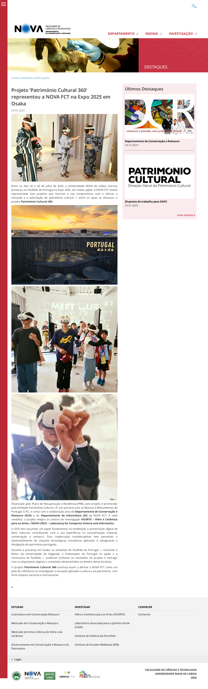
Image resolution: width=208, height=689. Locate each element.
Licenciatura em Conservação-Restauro (35, 614)
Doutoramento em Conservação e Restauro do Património (40, 646)
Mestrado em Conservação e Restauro (34, 623)
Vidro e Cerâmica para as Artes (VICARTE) (100, 614)
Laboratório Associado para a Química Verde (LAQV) (102, 625)
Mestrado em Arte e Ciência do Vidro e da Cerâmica (36, 634)
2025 (38, 78)
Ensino (151, 34)
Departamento (121, 34)
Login (17, 659)
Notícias (27, 78)
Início (16, 78)
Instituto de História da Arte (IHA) (95, 636)
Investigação (181, 34)
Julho (46, 78)
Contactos (144, 614)
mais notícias (185, 215)
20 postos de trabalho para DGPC (146, 201)
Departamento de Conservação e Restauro (152, 141)
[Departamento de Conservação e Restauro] (43, 28)
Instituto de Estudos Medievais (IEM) (97, 644)
